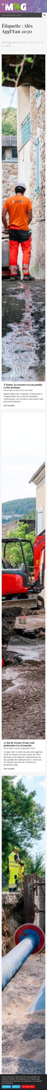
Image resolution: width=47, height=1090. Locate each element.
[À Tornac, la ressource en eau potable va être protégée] (23, 218)
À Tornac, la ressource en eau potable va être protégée (23, 386)
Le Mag (16, 6)
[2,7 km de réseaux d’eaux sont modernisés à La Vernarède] (23, 576)
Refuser (16, 1087)
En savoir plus (28, 1087)
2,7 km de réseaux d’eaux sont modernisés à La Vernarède (19, 744)
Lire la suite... (9, 405)
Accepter (6, 1087)
